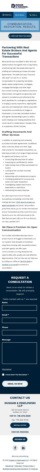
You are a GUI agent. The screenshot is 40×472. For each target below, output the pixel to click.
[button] (7, 14)
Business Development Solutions (15, 469)
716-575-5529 (25, 261)
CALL (34, 15)
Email (5, 315)
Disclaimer (7, 369)
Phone (5, 327)
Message (6, 340)
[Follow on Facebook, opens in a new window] (15, 448)
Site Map (18, 466)
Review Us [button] (20, 439)
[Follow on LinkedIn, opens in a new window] (23, 448)
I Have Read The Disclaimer (17, 375)
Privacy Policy (28, 466)
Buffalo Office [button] (20, 425)
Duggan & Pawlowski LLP (19, 460)
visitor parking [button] (20, 432)
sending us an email (10, 265)
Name (5, 302)
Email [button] (21, 15)
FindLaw (34, 469)
